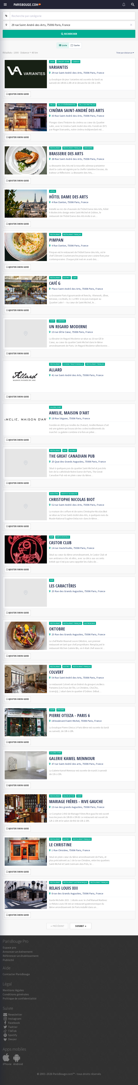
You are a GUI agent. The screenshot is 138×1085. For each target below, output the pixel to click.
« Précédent (57, 926)
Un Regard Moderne (68, 326)
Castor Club (60, 542)
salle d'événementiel (67, 105)
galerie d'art (55, 407)
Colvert (56, 672)
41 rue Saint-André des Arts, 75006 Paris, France (78, 375)
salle (52, 105)
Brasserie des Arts (66, 153)
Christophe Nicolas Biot (72, 499)
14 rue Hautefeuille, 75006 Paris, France (73, 548)
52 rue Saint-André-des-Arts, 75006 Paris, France (78, 504)
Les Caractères (62, 585)
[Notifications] (124, 4)
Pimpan (56, 240)
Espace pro (9, 947)
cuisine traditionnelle (73, 364)
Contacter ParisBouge (16, 974)
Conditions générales (16, 994)
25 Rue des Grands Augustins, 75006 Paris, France (78, 591)
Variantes (58, 67)
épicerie (60, 710)
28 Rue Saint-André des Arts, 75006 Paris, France (78, 159)
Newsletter (15, 1014)
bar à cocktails (62, 537)
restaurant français (72, 148)
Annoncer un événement (18, 951)
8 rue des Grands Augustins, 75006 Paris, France (77, 893)
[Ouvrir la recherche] (133, 4)
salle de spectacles (87, 105)
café (75, 278)
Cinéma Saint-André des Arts (76, 110)
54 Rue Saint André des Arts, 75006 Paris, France (78, 677)
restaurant (55, 148)
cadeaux (76, 61)
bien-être (54, 494)
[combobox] (72, 16)
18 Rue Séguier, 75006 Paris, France (71, 418)
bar (64, 450)
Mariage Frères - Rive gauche (76, 801)
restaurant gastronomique (75, 882)
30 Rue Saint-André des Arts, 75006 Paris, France (78, 115)
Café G (54, 283)
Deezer (12, 1039)
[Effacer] (131, 25)
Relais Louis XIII (63, 888)
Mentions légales (13, 990)
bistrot (66, 278)
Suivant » (80, 926)
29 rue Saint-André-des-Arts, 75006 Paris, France (78, 72)
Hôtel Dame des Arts (68, 196)
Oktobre (57, 628)
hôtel (52, 191)
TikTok (12, 1031)
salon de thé (68, 796)
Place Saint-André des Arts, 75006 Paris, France (77, 288)
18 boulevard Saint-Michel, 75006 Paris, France (77, 720)
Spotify (12, 1035)
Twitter (12, 1027)
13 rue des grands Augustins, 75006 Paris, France (78, 807)
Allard (55, 369)
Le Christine (60, 844)
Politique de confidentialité (19, 998)
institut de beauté (69, 494)
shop (52, 61)
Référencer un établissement (21, 956)
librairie (61, 321)
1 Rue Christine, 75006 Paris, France (71, 850)
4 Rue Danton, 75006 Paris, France (70, 202)
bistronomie (89, 623)
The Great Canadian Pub (72, 456)
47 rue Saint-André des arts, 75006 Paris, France (77, 763)
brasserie (88, 148)
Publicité (8, 960)
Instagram (14, 1018)
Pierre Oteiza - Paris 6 (69, 715)
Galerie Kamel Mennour (72, 758)
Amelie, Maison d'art (69, 412)
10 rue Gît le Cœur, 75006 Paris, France (72, 332)
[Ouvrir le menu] (5, 4)
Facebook (14, 1023)
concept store (63, 61)
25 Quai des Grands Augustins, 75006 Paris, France (79, 461)
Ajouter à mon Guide (18, 94)
